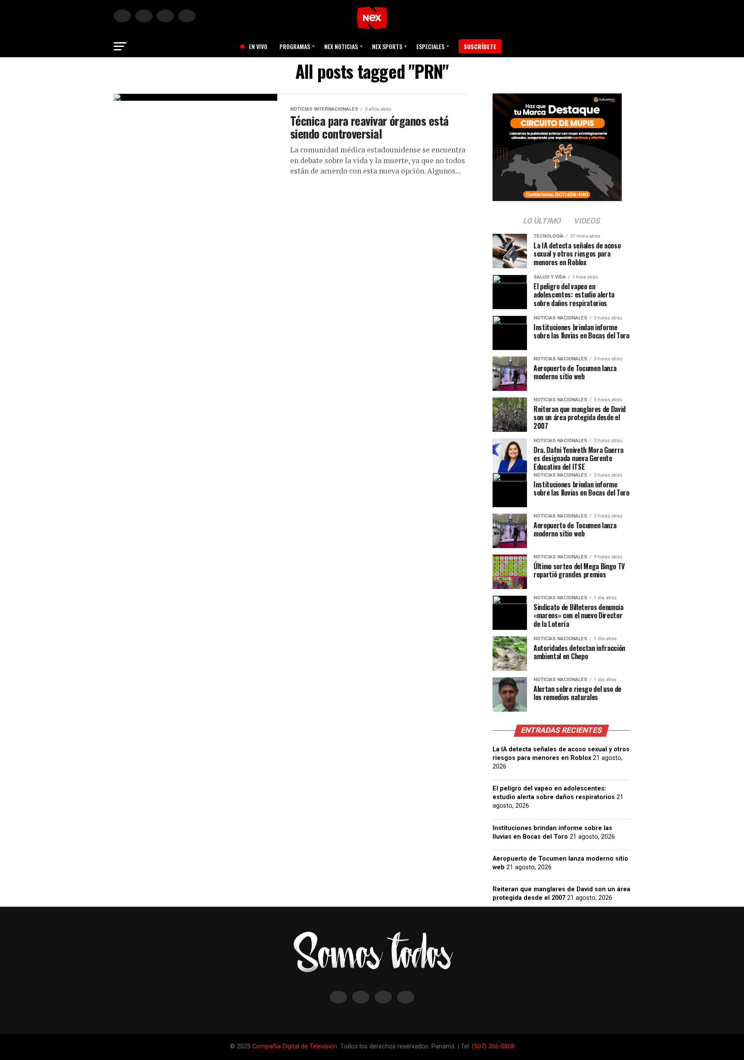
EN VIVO (254, 46)
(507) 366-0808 (493, 1046)
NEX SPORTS (387, 46)
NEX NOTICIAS (341, 46)
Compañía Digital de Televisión (294, 1046)
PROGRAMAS (294, 46)
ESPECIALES (430, 46)
